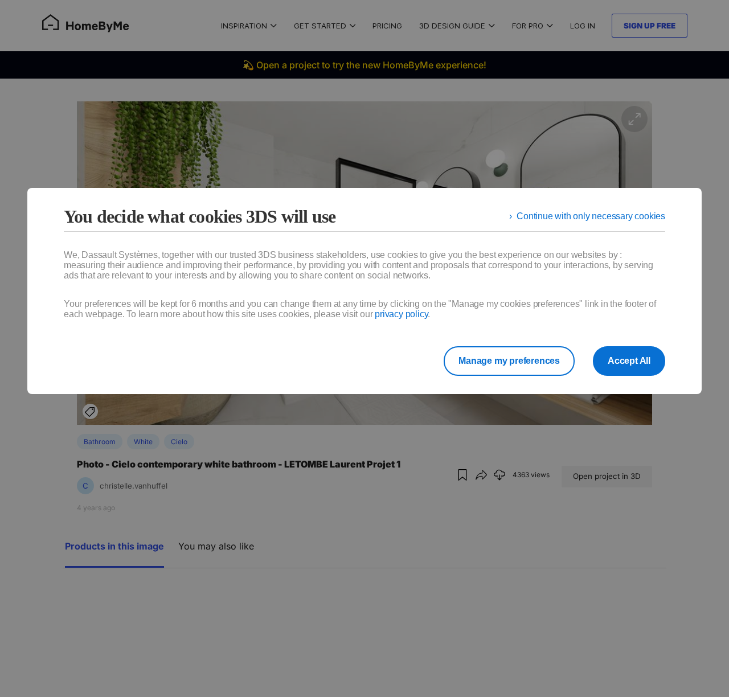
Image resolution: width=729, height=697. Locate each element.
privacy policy (401, 314)
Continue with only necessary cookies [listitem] (591, 216)
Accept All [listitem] (629, 361)
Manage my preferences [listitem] (509, 361)
